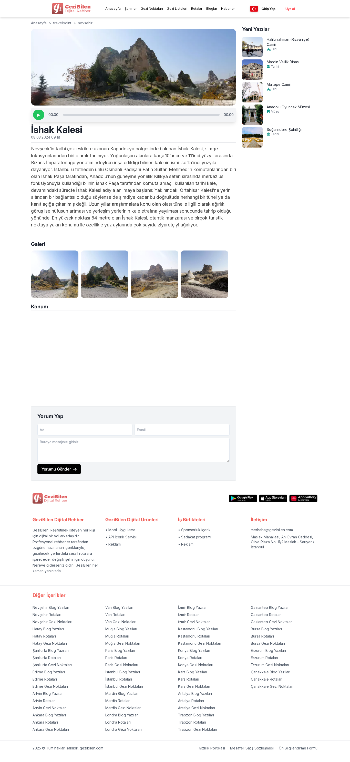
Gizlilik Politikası (212, 748)
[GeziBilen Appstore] (273, 499)
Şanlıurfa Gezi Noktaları (52, 665)
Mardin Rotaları (117, 700)
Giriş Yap (268, 9)
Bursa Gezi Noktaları (268, 643)
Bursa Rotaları (262, 636)
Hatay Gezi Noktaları (50, 643)
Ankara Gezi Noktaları (51, 729)
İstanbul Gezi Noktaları (124, 686)
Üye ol (290, 9)
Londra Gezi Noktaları (123, 729)
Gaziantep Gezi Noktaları (272, 622)
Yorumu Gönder (56, 469)
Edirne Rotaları (45, 679)
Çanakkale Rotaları (266, 679)
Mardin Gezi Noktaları (123, 708)
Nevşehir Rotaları (47, 614)
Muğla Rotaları (117, 636)
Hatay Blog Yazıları (48, 629)
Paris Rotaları (116, 657)
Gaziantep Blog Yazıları (270, 607)
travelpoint (62, 23)
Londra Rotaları (118, 722)
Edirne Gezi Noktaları (50, 686)
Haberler (228, 8)
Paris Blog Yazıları (120, 650)
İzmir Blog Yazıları (193, 607)
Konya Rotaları (190, 657)
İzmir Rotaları (189, 614)
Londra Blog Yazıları (122, 715)
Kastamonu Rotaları (194, 636)
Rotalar (196, 8)
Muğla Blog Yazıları (121, 629)
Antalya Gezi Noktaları (196, 708)
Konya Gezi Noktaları (195, 665)
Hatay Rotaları (44, 636)
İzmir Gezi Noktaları (194, 622)
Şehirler (131, 8)
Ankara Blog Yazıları (49, 715)
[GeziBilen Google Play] (243, 499)
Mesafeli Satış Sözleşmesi (252, 748)
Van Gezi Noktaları (120, 622)
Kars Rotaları (188, 679)
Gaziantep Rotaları (266, 614)
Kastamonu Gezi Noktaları (199, 643)
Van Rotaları (115, 614)
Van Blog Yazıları (119, 607)
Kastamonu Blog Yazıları (198, 629)
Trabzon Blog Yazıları (196, 715)
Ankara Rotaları (45, 722)
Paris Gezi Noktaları (121, 665)
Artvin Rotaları (44, 700)
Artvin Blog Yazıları (48, 693)
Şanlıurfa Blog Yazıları (51, 650)
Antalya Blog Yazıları (195, 693)
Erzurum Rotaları (264, 657)
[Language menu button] (254, 9)
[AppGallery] (303, 499)
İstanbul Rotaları (118, 679)
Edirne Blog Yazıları (49, 672)
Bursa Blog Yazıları (266, 629)
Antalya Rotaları (191, 700)
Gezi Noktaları (152, 8)
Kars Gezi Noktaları (194, 686)
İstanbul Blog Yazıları (122, 672)
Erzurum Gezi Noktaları (270, 665)
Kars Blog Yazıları (192, 672)
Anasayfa (113, 8)
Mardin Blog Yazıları (121, 693)
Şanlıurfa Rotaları (47, 657)
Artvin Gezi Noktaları (50, 708)
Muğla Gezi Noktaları (122, 643)
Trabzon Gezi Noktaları (197, 729)
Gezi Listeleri (177, 8)
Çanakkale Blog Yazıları (270, 672)
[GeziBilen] (71, 8)
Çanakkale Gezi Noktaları (272, 686)
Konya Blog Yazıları (194, 650)
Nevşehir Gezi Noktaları (52, 622)
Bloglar (211, 8)
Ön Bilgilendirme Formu (298, 748)
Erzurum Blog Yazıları (268, 650)
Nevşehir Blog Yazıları (51, 607)
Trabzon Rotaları (192, 722)
